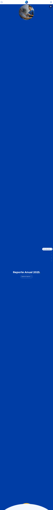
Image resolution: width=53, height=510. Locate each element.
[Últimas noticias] (51, 252)
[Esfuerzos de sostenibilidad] (51, 258)
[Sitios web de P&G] (51, 261)
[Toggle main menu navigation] (51, 2)
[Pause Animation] (50, 6)
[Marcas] (51, 255)
